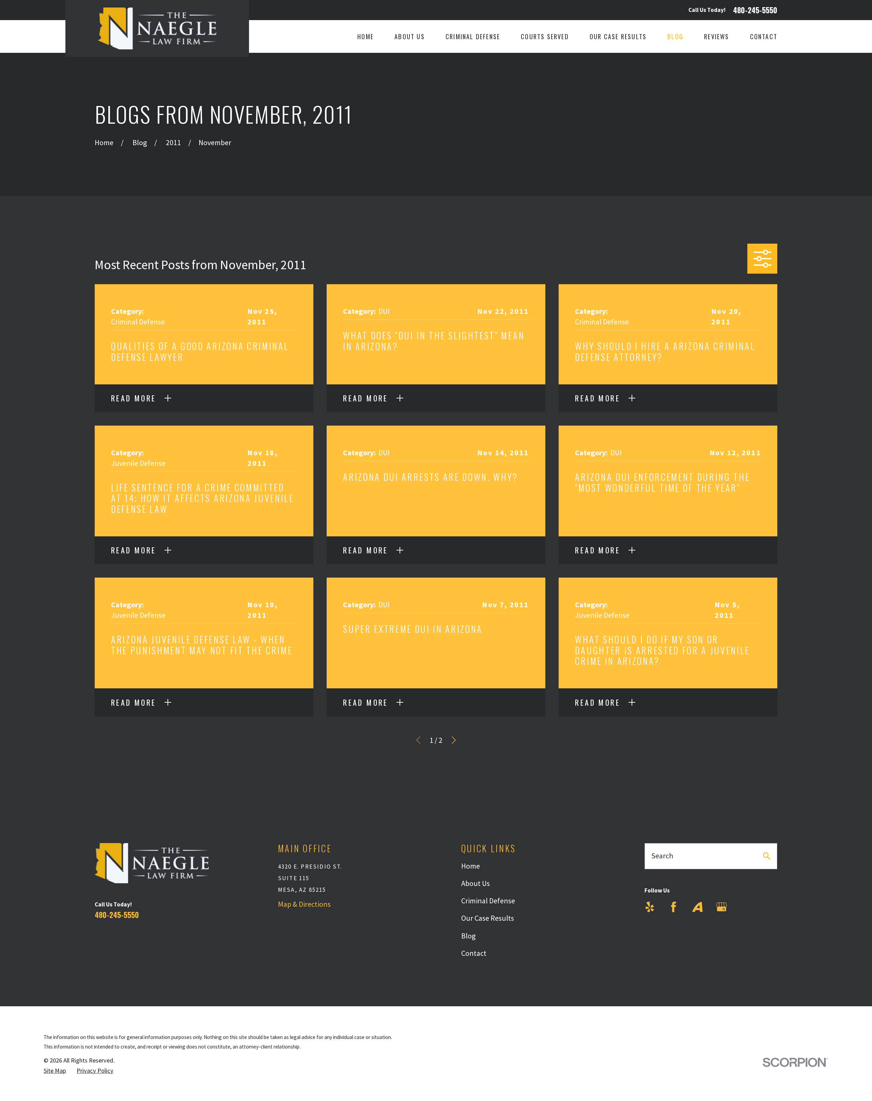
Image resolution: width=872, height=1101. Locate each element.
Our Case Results (487, 918)
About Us (475, 883)
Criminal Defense (488, 900)
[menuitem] (55, 1070)
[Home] (157, 28)
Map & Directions (304, 904)
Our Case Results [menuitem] (618, 36)
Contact (473, 953)
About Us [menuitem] (409, 36)
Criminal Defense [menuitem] (473, 36)
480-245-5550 (755, 10)
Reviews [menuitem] (716, 36)
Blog (468, 936)
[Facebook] (673, 907)
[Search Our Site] (766, 856)
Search (662, 855)
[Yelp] (649, 907)
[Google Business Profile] (721, 907)
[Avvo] (697, 907)
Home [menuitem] (365, 36)
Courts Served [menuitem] (545, 36)
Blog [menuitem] (675, 36)
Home (470, 866)
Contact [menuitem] (763, 36)
